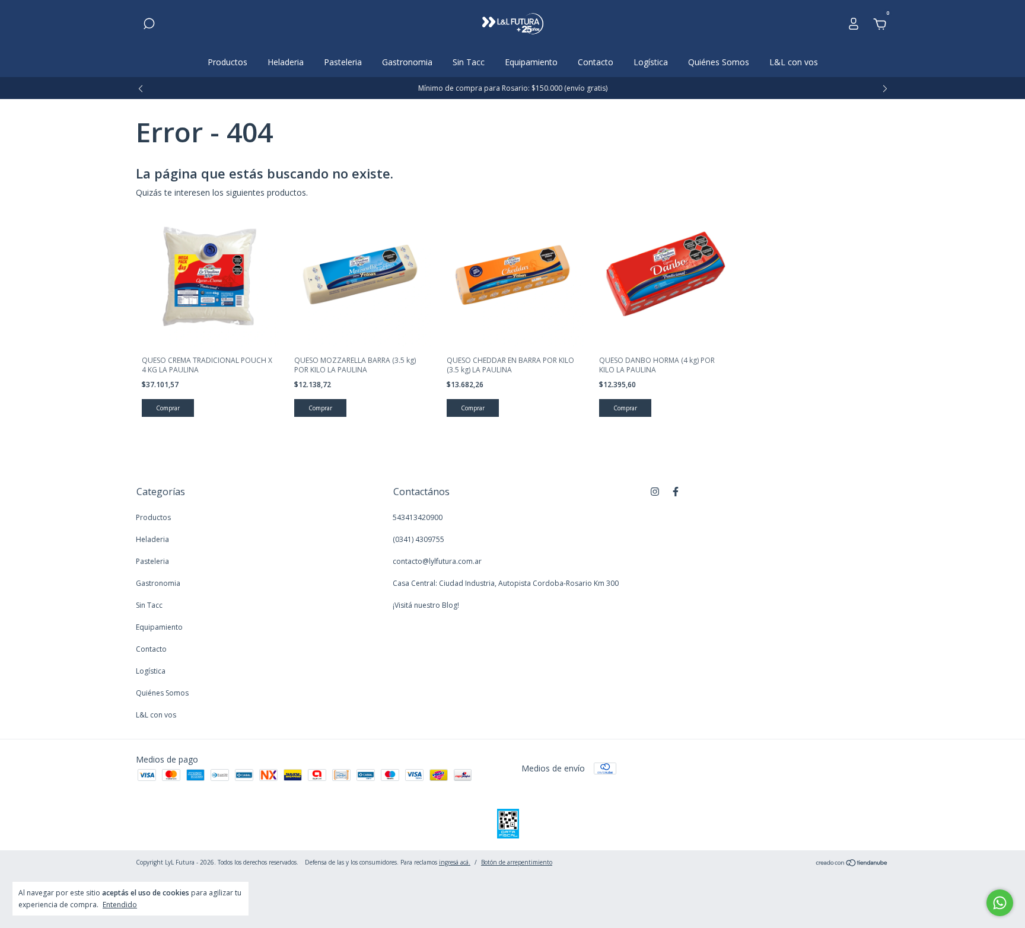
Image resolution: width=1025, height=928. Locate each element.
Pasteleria (343, 62)
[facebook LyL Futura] (675, 491)
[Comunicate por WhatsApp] (999, 902)
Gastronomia (407, 62)
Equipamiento (531, 62)
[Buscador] (149, 25)
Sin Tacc (469, 62)
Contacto (595, 62)
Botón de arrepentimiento (516, 862)
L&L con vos (793, 62)
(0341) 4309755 (418, 539)
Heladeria (286, 62)
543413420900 (418, 517)
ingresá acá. (454, 862)
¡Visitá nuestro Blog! (426, 605)
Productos (227, 62)
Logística (651, 62)
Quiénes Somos (718, 62)
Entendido (120, 904)
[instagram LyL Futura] (655, 491)
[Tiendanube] (852, 863)
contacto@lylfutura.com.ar (437, 561)
